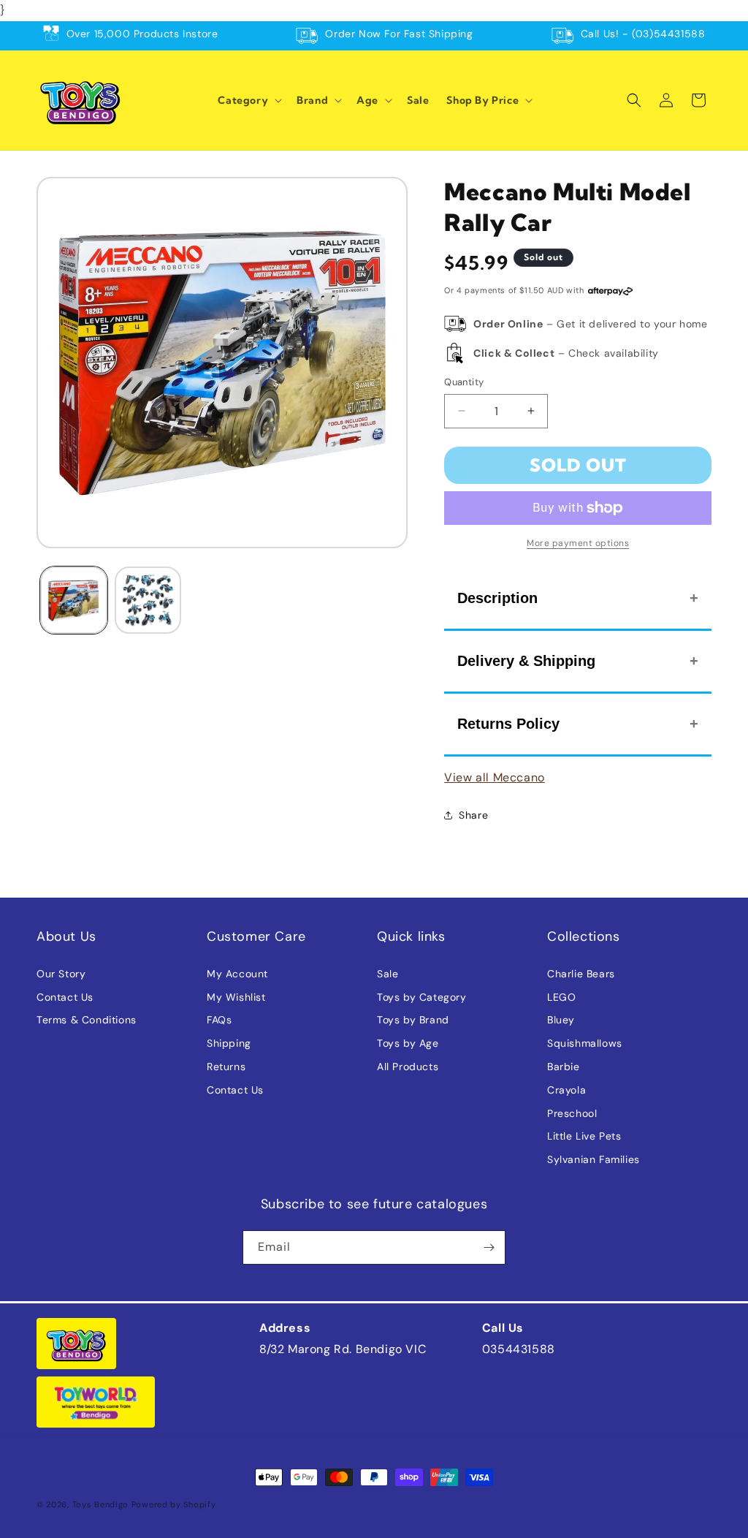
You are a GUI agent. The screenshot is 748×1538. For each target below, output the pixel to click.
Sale (387, 973)
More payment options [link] (578, 543)
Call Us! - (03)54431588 (643, 33)
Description (497, 598)
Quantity (464, 382)
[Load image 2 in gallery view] (148, 600)
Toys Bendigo (100, 1504)
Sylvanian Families (593, 1159)
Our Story (61, 973)
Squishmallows (584, 1043)
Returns (226, 1066)
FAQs (219, 1019)
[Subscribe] (489, 1247)
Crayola (566, 1089)
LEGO (561, 997)
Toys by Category (422, 997)
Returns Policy (508, 724)
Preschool (572, 1113)
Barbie (563, 1066)
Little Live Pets (584, 1136)
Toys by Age (408, 1043)
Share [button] (473, 815)
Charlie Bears (581, 973)
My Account (237, 973)
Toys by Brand (413, 1019)
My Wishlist (236, 997)
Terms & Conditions (87, 1019)
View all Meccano (494, 777)
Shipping (229, 1043)
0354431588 (518, 1349)
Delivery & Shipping (526, 661)
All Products (407, 1066)
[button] (248, 100)
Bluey (561, 1019)
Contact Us (65, 997)
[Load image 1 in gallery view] (73, 600)
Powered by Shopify (173, 1504)
